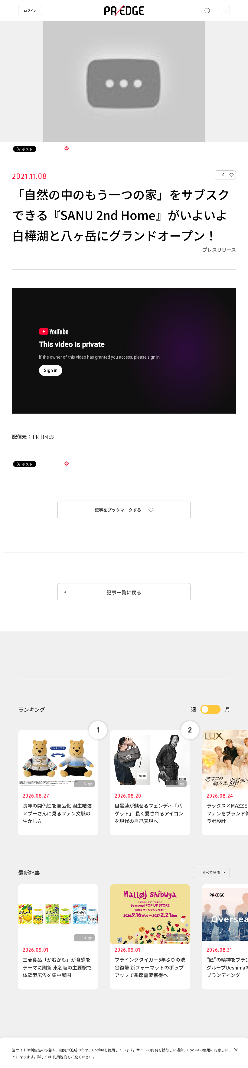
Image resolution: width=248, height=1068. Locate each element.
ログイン (30, 10)
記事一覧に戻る (124, 592)
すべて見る (211, 872)
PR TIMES (43, 436)
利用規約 (60, 1056)
